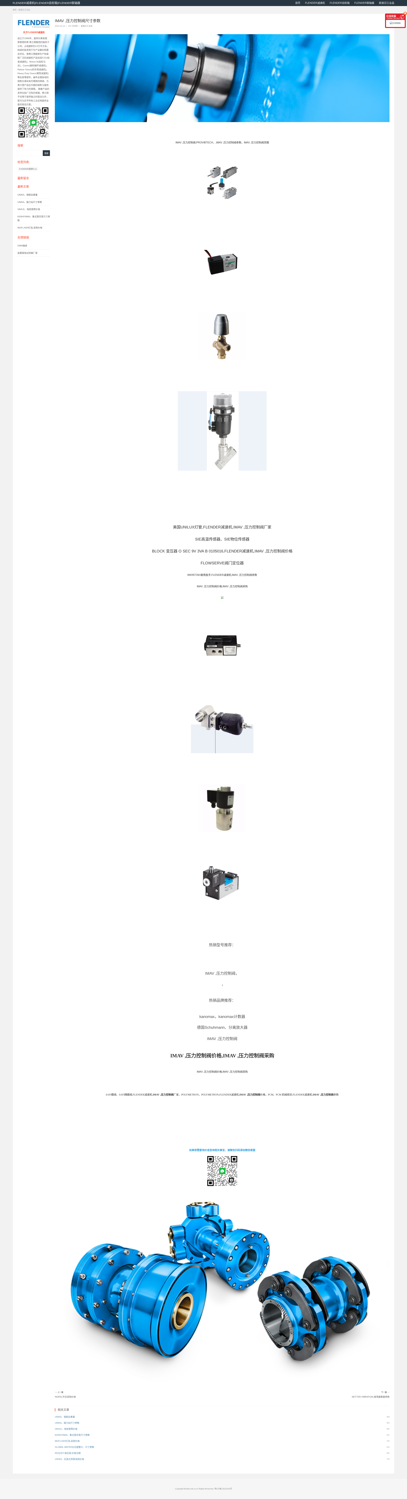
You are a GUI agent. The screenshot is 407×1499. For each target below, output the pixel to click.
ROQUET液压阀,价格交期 (68, 1453)
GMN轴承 (22, 245)
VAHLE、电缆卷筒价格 (28, 209)
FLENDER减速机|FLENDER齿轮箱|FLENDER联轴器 (46, 3)
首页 (297, 3)
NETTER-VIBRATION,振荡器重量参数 (371, 1397)
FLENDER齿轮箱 (340, 3)
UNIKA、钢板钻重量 (27, 194)
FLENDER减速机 (315, 3)
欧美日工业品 (386, 3)
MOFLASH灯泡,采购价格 (29, 227)
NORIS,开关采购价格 (65, 1397)
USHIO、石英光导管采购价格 (69, 1459)
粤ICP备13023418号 (223, 1489)
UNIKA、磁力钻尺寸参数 (29, 202)
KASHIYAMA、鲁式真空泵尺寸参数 (72, 1435)
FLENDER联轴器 (364, 3)
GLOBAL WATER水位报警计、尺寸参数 (74, 1447)
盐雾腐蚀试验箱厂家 (27, 253)
